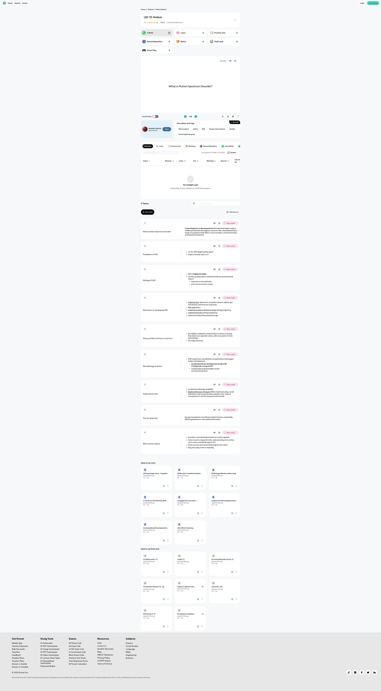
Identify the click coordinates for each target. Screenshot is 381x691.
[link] (156, 478)
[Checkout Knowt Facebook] (361, 672)
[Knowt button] (235, 20)
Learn (161, 146)
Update (233, 152)
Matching (191, 146)
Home (10, 3)
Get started (373, 3)
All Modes (147, 146)
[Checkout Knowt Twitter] (368, 672)
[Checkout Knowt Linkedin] (374, 672)
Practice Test (176, 146)
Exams (24, 3)
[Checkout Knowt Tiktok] (348, 672)
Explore (17, 3)
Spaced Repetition (210, 146)
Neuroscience (161, 9)
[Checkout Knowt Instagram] (355, 672)
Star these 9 (233, 212)
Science (151, 9)
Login (362, 3)
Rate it (163, 22)
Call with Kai (229, 146)
